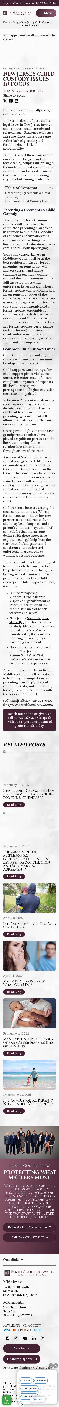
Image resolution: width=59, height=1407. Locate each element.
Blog (16, 22)
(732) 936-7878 (41, 1368)
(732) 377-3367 (46, 3)
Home (6, 22)
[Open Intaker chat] (22, 1405)
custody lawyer (30, 254)
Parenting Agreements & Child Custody (28, 195)
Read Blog (14, 804)
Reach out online (20, 714)
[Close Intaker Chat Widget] (55, 1365)
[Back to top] (51, 8)
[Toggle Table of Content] (49, 188)
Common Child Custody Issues (29, 201)
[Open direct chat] (51, 1365)
